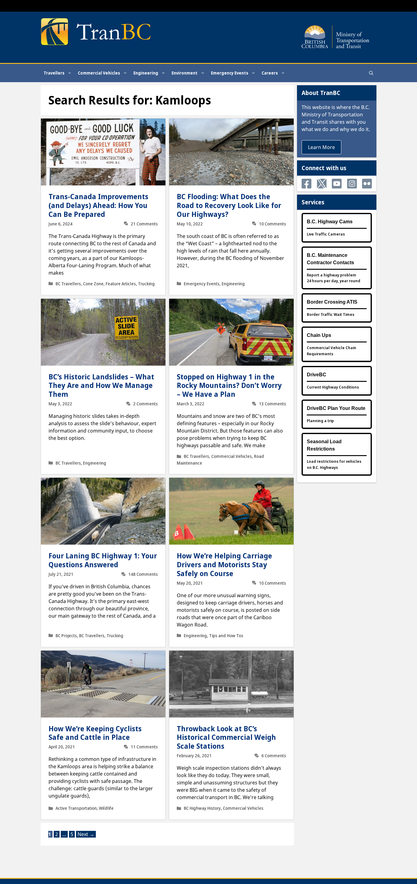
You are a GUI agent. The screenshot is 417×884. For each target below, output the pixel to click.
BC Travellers (68, 283)
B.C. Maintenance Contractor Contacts (330, 259)
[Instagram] (352, 183)
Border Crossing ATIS (332, 302)
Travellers (54, 73)
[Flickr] (367, 183)
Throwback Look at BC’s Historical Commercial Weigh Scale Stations (226, 737)
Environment (185, 73)
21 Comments (144, 224)
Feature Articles (121, 283)
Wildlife (106, 808)
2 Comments (145, 403)
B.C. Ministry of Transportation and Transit (336, 114)
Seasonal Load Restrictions (324, 445)
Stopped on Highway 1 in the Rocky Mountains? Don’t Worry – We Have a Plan (229, 385)
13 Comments (272, 403)
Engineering (145, 73)
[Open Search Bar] (371, 73)
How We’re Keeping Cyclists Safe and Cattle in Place (95, 733)
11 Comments (144, 746)
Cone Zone (93, 283)
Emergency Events (229, 73)
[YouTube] (337, 183)
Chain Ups (319, 335)
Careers (270, 73)
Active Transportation (76, 808)
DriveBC (316, 374)
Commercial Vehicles (99, 73)
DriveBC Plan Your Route (336, 408)
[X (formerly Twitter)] (322, 183)
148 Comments (143, 574)
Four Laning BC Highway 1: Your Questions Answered (103, 560)
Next (86, 834)
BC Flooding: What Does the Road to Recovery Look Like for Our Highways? (229, 205)
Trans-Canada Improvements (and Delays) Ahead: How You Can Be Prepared (98, 205)
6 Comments (273, 755)
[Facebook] (306, 183)
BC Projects (66, 635)
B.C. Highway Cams (330, 221)
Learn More (321, 147)
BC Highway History (202, 808)
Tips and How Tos (226, 635)
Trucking (146, 283)
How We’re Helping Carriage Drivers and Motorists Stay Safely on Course (224, 564)
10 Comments (272, 224)
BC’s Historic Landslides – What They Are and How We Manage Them (101, 385)
